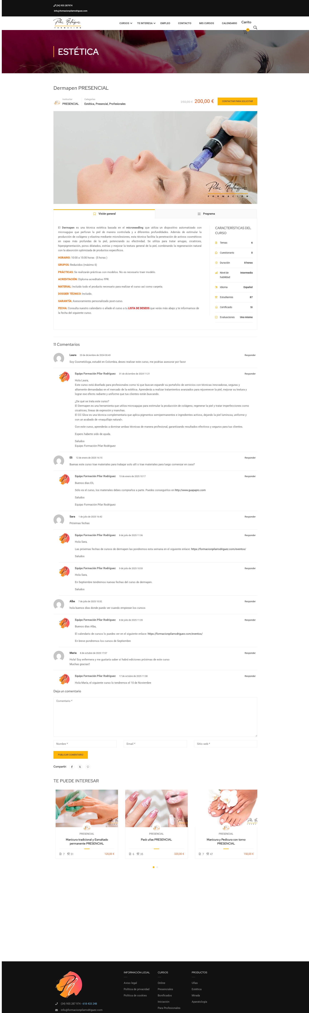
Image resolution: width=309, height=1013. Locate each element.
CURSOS (124, 23)
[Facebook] (72, 766)
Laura (73, 355)
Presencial (102, 104)
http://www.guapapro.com (190, 490)
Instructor (67, 99)
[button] (153, 867)
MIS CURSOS (206, 23)
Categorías (89, 99)
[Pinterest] (88, 766)
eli (71, 457)
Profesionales (117, 104)
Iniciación (163, 1001)
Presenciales (165, 989)
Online (161, 983)
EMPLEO (165, 23)
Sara (72, 516)
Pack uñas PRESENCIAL (156, 839)
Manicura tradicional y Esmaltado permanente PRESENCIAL (87, 841)
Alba (72, 601)
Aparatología (199, 1001)
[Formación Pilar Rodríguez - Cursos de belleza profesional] (67, 23)
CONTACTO (184, 23)
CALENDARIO (229, 23)
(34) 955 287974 (64, 5)
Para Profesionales (169, 1008)
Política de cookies (135, 995)
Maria (73, 653)
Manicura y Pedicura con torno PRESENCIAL (226, 841)
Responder (250, 355)
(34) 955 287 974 (70, 1003)
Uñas (195, 983)
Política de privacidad (136, 989)
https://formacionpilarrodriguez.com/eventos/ (218, 549)
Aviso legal (130, 983)
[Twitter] (80, 766)
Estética (89, 104)
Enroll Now (87, 808)
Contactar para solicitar (237, 101)
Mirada (196, 995)
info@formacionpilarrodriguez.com (70, 11)
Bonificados (165, 995)
